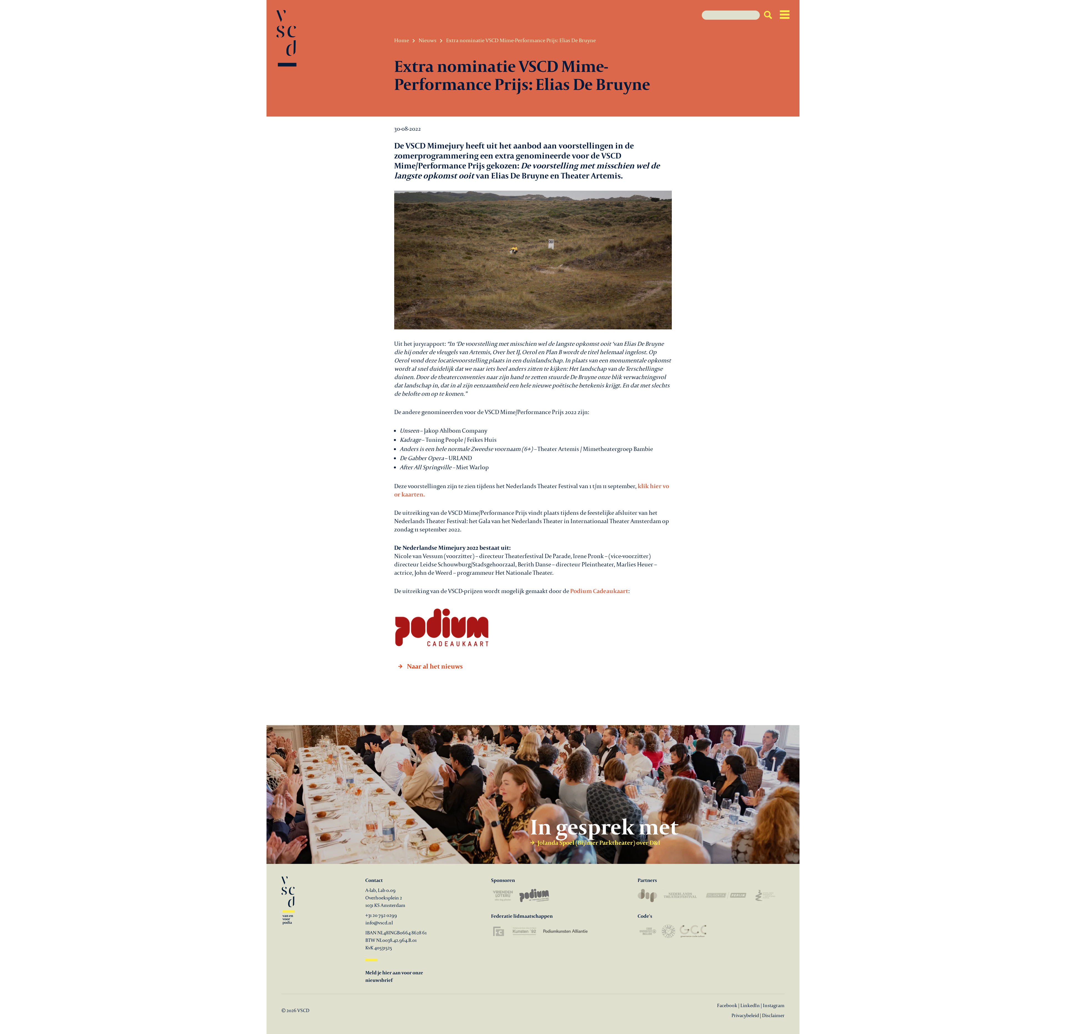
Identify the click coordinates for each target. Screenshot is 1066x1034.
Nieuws (427, 40)
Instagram (774, 1005)
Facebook (727, 1005)
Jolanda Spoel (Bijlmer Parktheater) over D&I (598, 842)
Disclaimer (773, 1015)
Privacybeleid (745, 1015)
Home (401, 40)
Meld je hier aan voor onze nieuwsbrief (394, 976)
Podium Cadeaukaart (599, 591)
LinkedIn (750, 1005)
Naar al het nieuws (434, 666)
